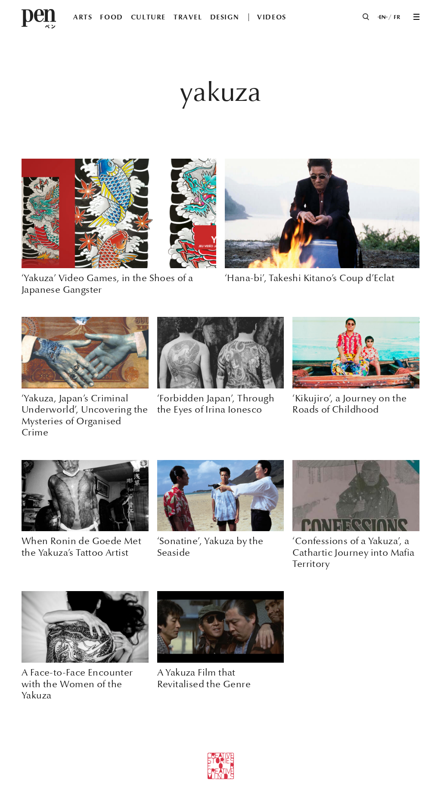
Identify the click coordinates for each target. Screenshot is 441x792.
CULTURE (148, 17)
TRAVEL (188, 17)
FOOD (111, 17)
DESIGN (224, 17)
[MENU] (416, 16)
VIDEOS (271, 17)
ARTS (82, 17)
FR (397, 17)
